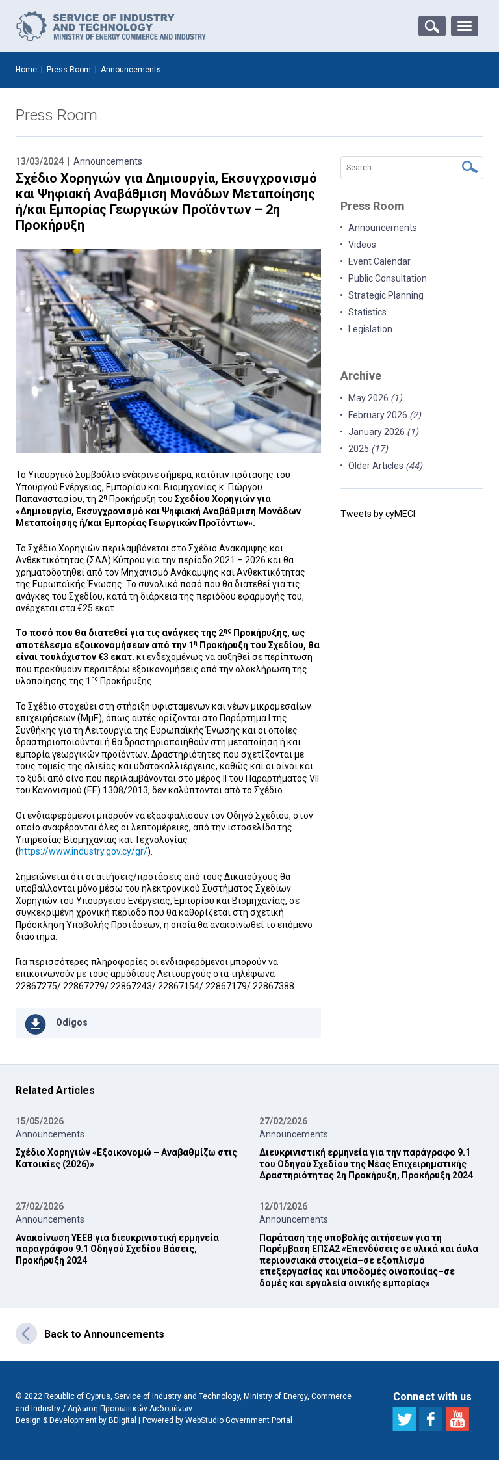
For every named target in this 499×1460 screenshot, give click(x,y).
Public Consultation (387, 278)
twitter (404, 1419)
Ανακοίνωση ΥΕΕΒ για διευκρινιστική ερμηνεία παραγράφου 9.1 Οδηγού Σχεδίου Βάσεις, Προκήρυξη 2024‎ (117, 1249)
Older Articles (385, 465)
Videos (362, 244)
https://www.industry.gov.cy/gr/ (83, 851)
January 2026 (383, 432)
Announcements (107, 161)
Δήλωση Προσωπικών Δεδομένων (130, 1408)
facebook (430, 1419)
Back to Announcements (104, 1334)
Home (26, 69)
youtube (457, 1419)
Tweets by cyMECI (377, 514)
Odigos (72, 1022)
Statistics (367, 312)
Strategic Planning (386, 295)
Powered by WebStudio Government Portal (217, 1420)
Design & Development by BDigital (76, 1420)
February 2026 (384, 415)
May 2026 (375, 398)
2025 (368, 449)
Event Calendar (379, 261)
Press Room (69, 69)
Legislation (370, 329)
